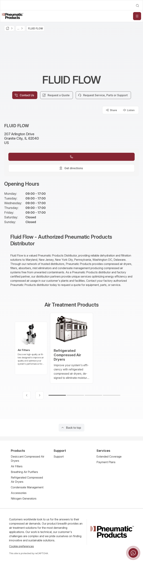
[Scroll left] (27, 395)
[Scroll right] (40, 395)
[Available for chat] (133, 553)
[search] (137, 6)
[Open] (137, 16)
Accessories (19, 493)
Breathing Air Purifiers (24, 472)
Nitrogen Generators (23, 498)
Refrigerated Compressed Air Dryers (27, 479)
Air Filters (16, 466)
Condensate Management (27, 487)
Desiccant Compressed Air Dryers (27, 458)
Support (59, 456)
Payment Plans (105, 462)
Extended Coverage (109, 456)
